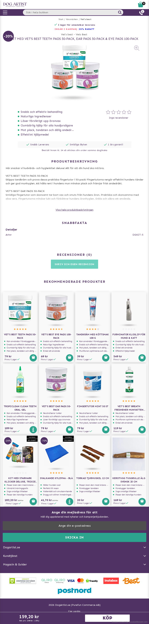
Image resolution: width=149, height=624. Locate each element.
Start (61, 19)
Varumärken (72, 19)
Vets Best (81, 34)
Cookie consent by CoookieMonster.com (130, 622)
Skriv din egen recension (74, 264)
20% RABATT (86, 29)
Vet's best (85, 19)
